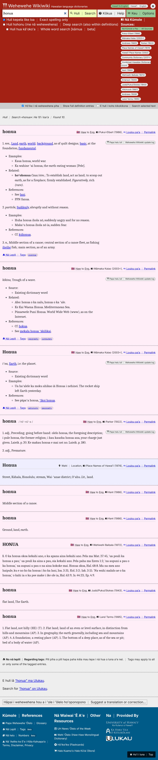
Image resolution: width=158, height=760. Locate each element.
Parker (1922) (147, 43)
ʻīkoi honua (47, 400)
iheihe (6, 247)
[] (52, 29)
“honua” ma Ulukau (29, 680)
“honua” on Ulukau (33, 688)
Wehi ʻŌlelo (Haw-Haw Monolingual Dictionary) (76, 736)
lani (22, 194)
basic (83, 143)
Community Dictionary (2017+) (136, 57)
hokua (23, 326)
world (31, 143)
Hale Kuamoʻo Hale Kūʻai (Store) (76, 750)
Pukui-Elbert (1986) (131, 33)
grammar (32, 255)
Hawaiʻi (134, 6)
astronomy (33, 408)
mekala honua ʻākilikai (35, 331)
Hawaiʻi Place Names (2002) (135, 53)
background (45, 143)
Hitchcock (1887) (130, 89)
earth (22, 143)
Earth (13, 363)
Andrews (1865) (129, 43)
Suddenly (23, 207)
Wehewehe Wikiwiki (28, 5)
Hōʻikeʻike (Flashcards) (70, 744)
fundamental (27, 148)
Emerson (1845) (129, 80)
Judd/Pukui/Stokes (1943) (134, 85)
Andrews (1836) (129, 94)
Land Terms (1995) (131, 99)
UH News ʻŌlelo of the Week (74, 728)
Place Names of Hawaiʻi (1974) (136, 48)
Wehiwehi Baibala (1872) (133, 75)
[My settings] (153, 6)
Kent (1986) (127, 70)
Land (14, 143)
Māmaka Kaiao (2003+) (133, 38)
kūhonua (25, 234)
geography (33, 339)
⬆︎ (141, 754)
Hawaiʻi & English (120, 6)
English (143, 6)
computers (47, 339)
